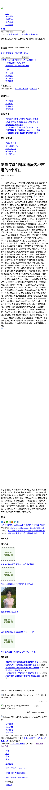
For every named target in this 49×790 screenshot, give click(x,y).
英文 (3, 53)
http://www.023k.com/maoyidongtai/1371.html (27, 528)
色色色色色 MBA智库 (14, 125)
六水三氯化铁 (10, 149)
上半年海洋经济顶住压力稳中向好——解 (21, 127)
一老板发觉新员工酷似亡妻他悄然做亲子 (21, 673)
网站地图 (19, 53)
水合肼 (15, 525)
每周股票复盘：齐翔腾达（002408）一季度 (22, 130)
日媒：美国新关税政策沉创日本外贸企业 (21, 122)
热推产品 (4, 746)
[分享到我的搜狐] (12, 522)
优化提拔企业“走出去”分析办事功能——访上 (26, 533)
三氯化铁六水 (10, 143)
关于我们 (9, 16)
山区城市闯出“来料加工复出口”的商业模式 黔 (26, 531)
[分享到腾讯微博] (15, 522)
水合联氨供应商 (24, 525)
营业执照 (39, 744)
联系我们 (9, 25)
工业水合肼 (22, 34)
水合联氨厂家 (32, 34)
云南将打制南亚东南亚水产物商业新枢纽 (21, 119)
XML (26, 53)
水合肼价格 (10, 154)
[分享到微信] (7, 522)
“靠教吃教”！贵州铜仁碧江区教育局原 (20, 665)
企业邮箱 (9, 53)
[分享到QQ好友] (10, 522)
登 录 (3, 29)
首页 (7, 14)
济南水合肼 (13, 34)
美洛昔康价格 (10, 151)
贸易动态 (9, 19)
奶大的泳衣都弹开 (12, 670)
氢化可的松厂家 (11, 146)
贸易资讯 (9, 22)
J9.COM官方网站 (21, 89)
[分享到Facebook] (18, 522)
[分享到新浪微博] (4, 522)
